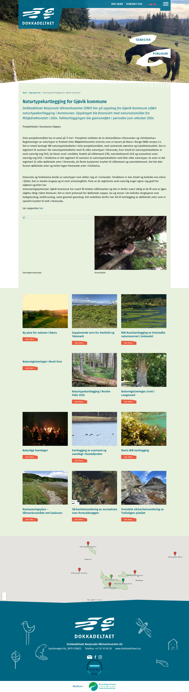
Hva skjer (117, 4)
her (41, 208)
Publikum (160, 53)
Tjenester (143, 40)
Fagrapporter (35, 93)
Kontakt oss (134, 4)
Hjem (25, 93)
